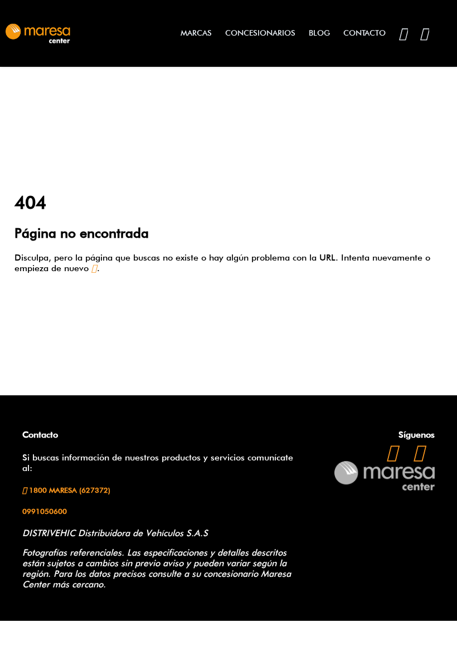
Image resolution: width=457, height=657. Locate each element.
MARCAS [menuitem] (196, 32)
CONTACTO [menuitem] (364, 32)
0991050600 (44, 511)
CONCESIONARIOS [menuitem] (260, 32)
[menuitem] (403, 33)
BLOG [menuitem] (319, 32)
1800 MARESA (68, 490)
